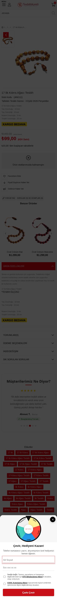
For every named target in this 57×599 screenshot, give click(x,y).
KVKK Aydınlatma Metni (17, 583)
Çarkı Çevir (28, 592)
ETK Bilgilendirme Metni (32, 577)
